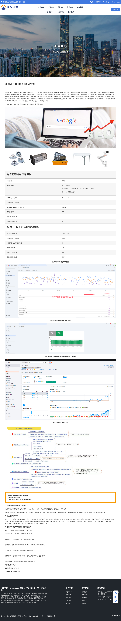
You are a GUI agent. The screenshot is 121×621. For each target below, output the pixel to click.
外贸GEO (51, 7)
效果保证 (61, 7)
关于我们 (61, 12)
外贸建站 (70, 7)
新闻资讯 (50, 12)
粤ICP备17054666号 (48, 616)
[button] (115, 9)
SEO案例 (80, 7)
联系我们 (71, 12)
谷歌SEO (41, 7)
